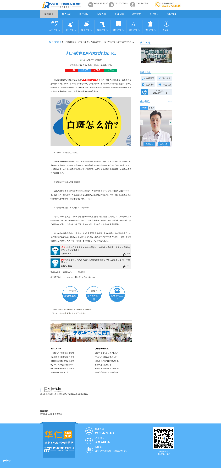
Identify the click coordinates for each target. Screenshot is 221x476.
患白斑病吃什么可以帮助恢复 (107, 372)
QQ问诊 (111, 70)
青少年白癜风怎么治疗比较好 (62, 365)
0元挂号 (97, 70)
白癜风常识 (83, 42)
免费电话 (84, 70)
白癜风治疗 (96, 42)
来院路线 (171, 14)
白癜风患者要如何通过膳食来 (107, 369)
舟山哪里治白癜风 (47, 394)
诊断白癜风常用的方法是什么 (107, 361)
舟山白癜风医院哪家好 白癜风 (62, 369)
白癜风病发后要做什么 (59, 372)
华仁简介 (66, 14)
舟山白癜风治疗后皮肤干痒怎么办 (72, 313)
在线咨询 (150, 78)
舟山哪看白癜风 (81, 394)
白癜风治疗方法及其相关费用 (62, 353)
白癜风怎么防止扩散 (103, 365)
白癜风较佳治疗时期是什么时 (62, 361)
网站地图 (43, 414)
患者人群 (119, 14)
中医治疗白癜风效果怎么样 (106, 357)
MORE (170, 101)
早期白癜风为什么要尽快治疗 (107, 353)
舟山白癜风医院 (69, 42)
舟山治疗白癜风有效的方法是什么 (118, 42)
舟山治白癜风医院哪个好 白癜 (62, 357)
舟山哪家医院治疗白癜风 (65, 394)
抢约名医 (71, 70)
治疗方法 (81, 272)
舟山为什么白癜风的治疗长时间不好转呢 (75, 310)
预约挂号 (166, 78)
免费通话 (150, 85)
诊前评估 (136, 14)
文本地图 (58, 414)
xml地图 (51, 414)
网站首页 (49, 14)
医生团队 (84, 14)
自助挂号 (154, 14)
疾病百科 (101, 14)
